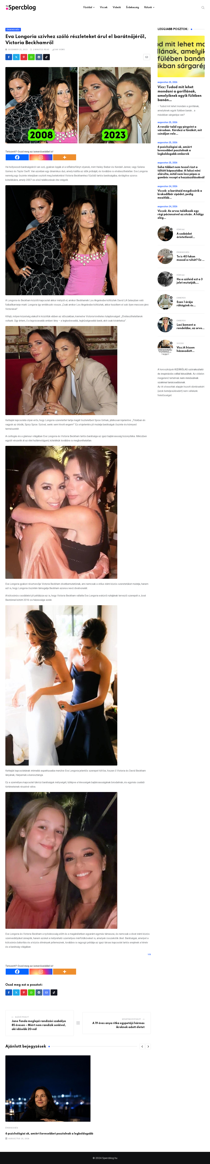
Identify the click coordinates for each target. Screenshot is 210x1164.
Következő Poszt (131, 1019)
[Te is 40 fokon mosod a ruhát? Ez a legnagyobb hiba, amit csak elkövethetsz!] (165, 256)
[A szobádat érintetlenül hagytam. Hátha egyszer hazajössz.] (165, 233)
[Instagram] (40, 157)
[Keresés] (203, 7)
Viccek (103, 7)
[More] (64, 157)
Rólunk (148, 7)
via (149, 954)
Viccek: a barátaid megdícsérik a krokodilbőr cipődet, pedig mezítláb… (180, 194)
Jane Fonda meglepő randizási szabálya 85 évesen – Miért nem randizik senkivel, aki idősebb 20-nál (39, 1025)
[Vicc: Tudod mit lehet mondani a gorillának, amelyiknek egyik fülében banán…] (181, 56)
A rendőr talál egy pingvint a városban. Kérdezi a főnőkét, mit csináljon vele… (180, 130)
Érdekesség (132, 7)
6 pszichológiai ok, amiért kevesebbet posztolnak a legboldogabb (49, 1133)
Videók (117, 7)
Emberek (181, 298)
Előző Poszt (22, 1017)
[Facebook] (17, 157)
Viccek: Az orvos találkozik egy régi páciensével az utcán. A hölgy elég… (181, 214)
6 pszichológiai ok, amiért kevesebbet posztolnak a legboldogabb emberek (175, 150)
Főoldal (87, 7)
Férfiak (181, 229)
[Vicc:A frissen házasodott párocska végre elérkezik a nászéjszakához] (165, 347)
